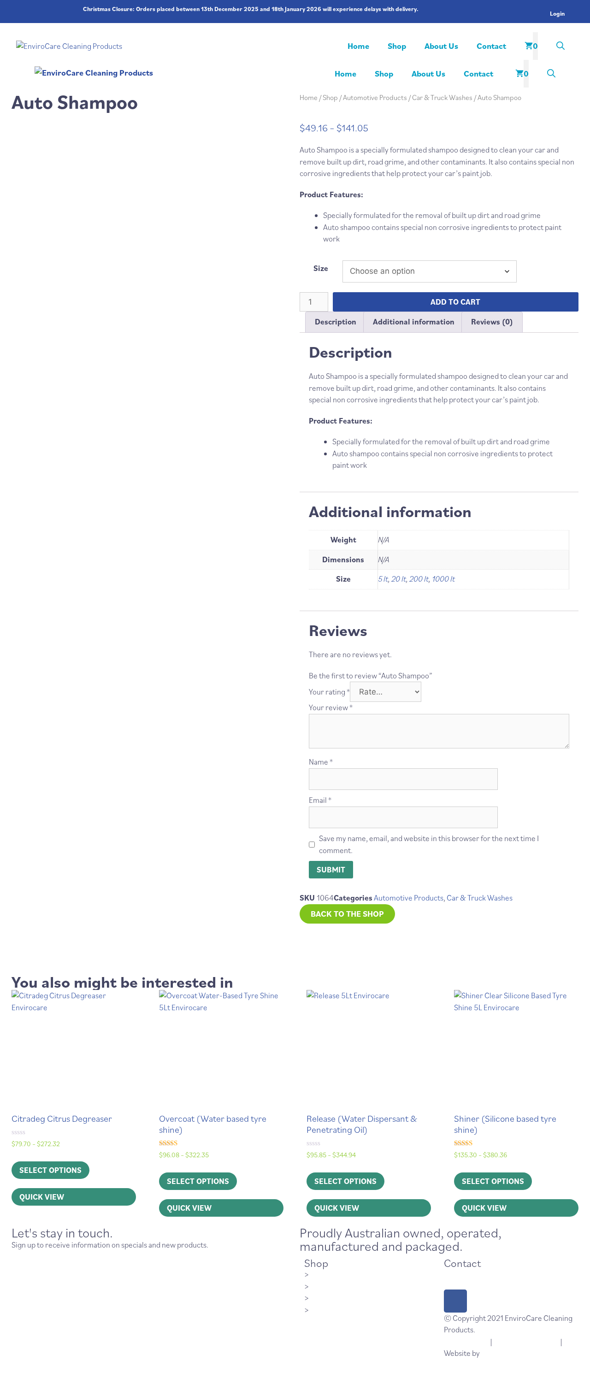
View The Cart (333, 1274)
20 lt (398, 579)
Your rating (329, 692)
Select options (50, 1170)
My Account (329, 1286)
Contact (491, 46)
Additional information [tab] (413, 322)
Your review (331, 707)
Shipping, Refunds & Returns (357, 1297)
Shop (397, 46)
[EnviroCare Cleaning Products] (175, 72)
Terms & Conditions (526, 1342)
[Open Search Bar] (560, 46)
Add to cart (455, 302)
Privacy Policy (466, 1342)
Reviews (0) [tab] (492, 322)
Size (320, 268)
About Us (441, 46)
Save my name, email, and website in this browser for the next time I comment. (429, 844)
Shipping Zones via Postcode (356, 1309)
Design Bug (499, 1353)
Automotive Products (375, 97)
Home (358, 46)
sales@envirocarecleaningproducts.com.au (515, 1274)
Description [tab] (335, 322)
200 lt (419, 579)
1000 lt (443, 579)
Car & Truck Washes (442, 97)
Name (321, 762)
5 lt (383, 579)
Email (320, 800)
